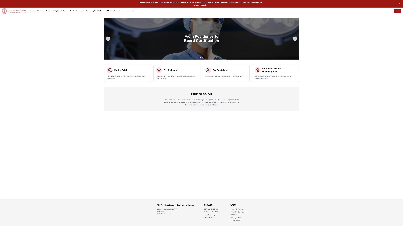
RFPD (107, 11)
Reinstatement (119, 11)
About (39, 11)
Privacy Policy (236, 218)
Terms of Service (236, 221)
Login (398, 11)
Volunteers (131, 11)
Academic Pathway (237, 209)
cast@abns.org (209, 217)
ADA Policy (234, 215)
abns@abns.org (209, 215)
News (48, 11)
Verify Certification (59, 11)
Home (32, 11)
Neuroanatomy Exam (234, 2)
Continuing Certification (94, 11)
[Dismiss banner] (399, 3)
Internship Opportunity (238, 212)
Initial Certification (75, 11)
